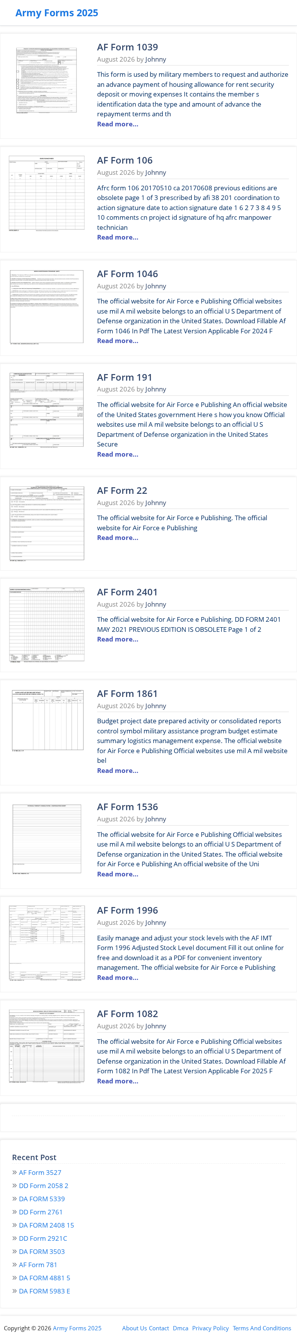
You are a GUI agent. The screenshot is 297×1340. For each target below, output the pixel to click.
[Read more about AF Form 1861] (46, 763)
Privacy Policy (210, 1328)
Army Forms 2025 (56, 12)
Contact (159, 1328)
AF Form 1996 (127, 910)
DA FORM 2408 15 (46, 1225)
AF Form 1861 (127, 693)
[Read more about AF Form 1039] (46, 116)
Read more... (117, 123)
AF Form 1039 (127, 46)
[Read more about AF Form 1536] (46, 876)
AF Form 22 (122, 490)
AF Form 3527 (40, 1172)
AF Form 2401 (127, 591)
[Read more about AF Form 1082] (46, 1083)
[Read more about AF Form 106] (46, 229)
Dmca (180, 1328)
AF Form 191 (125, 377)
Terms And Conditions (262, 1328)
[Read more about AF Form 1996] (46, 979)
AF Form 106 (125, 159)
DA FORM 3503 (42, 1251)
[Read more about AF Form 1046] (46, 343)
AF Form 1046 (127, 273)
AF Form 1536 (127, 806)
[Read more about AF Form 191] (46, 446)
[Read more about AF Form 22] (46, 559)
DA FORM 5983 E (44, 1291)
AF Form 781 (38, 1264)
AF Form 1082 (127, 1013)
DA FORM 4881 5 (44, 1277)
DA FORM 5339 (42, 1198)
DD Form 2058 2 (43, 1185)
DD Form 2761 (41, 1211)
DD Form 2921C (43, 1238)
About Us (134, 1328)
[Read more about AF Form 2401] (46, 661)
